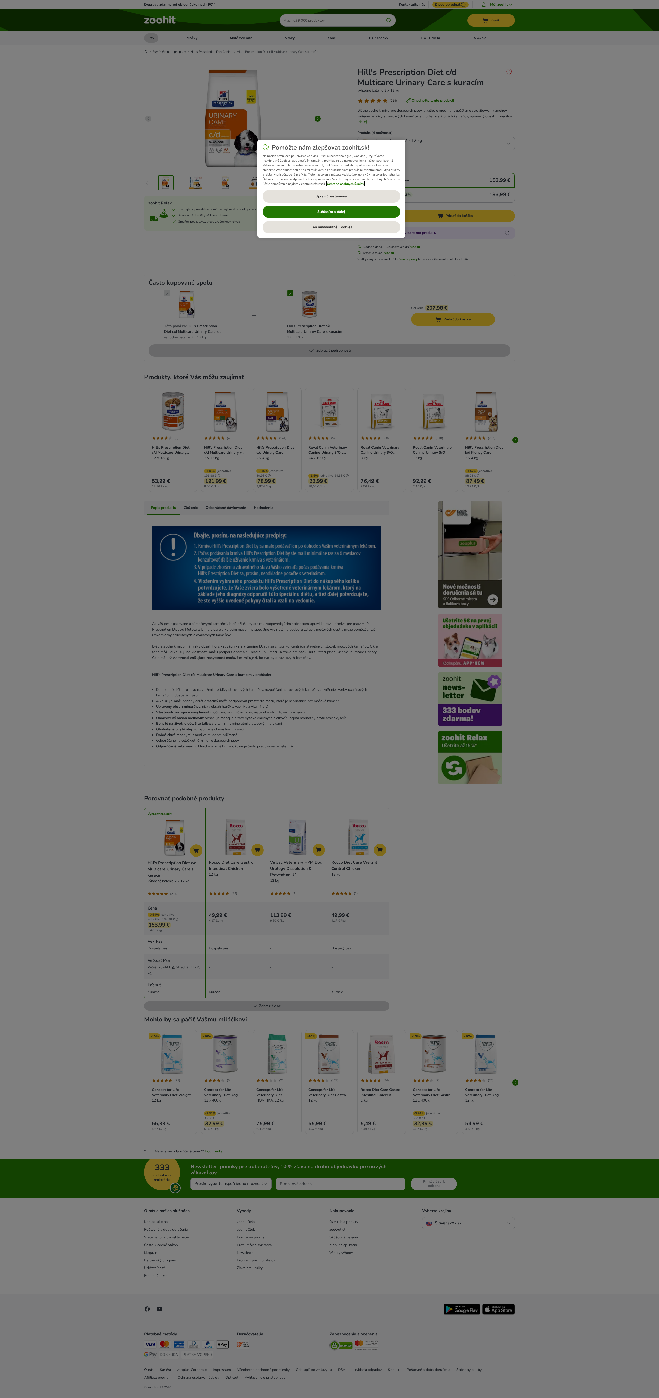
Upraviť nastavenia (331, 196)
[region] (331, 189)
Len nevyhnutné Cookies (331, 227)
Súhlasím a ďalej (331, 211)
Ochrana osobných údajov (345, 184)
